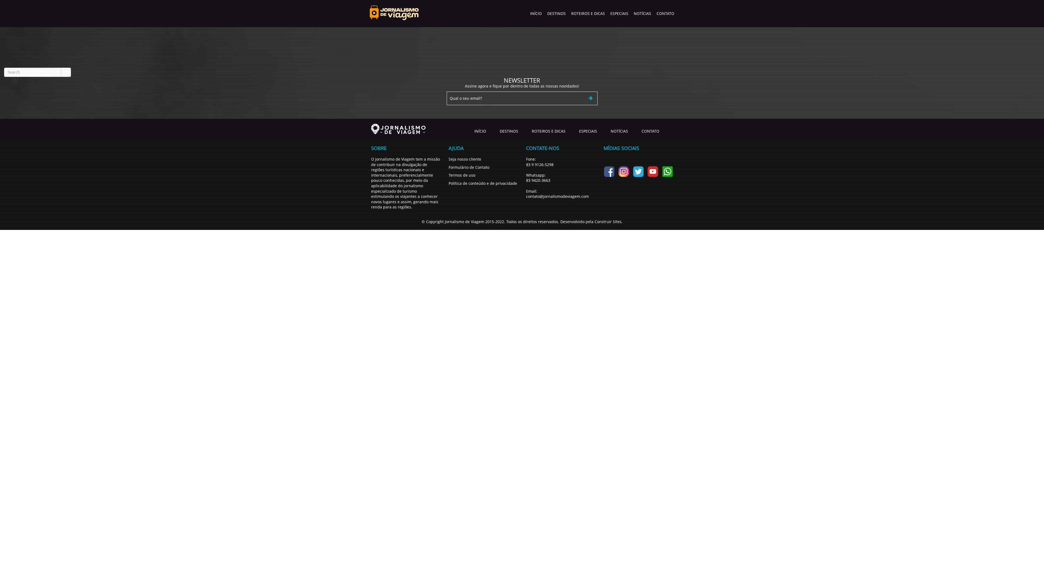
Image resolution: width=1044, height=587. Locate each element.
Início (536, 13)
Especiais (619, 13)
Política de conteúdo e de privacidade (483, 183)
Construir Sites (608, 221)
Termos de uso (462, 175)
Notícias (642, 13)
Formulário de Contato (469, 167)
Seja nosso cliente (465, 159)
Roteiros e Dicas (588, 13)
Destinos (556, 13)
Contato (665, 13)
